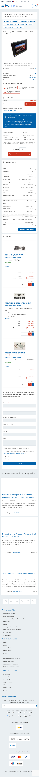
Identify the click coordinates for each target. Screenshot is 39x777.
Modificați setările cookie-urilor (11, 667)
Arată (34, 80)
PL (14, 716)
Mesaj (4, 438)
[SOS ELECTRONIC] (4, 552)
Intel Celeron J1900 (28, 185)
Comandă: (16, 149)
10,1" (32, 171)
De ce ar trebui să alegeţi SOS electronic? (13, 619)
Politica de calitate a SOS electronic (12, 629)
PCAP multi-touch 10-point (26, 179)
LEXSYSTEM (32, 77)
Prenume (5, 403)
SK (9, 713)
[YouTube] (11, 601)
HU (20, 713)
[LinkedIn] (16, 601)
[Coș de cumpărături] (36, 6)
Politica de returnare (8, 656)
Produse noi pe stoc (8, 677)
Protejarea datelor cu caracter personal (14, 454)
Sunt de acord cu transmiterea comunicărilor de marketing (18, 458)
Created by (26, 771)
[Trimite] (36, 705)
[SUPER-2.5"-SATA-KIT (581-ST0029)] (19, 346)
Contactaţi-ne (6, 621)
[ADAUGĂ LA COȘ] (30, 284)
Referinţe (5, 624)
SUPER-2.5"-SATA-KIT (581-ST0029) (15, 353)
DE (31, 713)
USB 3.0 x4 (30, 192)
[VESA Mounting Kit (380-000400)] (19, 248)
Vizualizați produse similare (27, 229)
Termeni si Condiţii (7, 648)
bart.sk (32, 771)
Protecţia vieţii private (8, 661)
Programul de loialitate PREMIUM (11, 658)
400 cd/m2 (30, 176)
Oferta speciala (6, 679)
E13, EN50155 (29, 206)
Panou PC (33, 73)
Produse (5, 642)
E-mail (5, 431)
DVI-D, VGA (30, 201)
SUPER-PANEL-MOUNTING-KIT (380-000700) (18, 303)
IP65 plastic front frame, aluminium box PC (22, 214)
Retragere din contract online (10, 664)
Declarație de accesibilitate (10, 693)
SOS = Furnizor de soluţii (9, 613)
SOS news (5, 690)
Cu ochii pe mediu (7, 632)
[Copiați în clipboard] (35, 69)
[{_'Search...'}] (14, 6)
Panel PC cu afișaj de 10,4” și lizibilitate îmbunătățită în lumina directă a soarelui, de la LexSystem (18, 497)
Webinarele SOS (7, 687)
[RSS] (33, 601)
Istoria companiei (7, 635)
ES (26, 716)
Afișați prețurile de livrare (9, 110)
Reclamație (5, 653)
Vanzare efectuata (7, 682)
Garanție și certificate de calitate (11, 627)
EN (26, 713)
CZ (14, 713)
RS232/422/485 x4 (28, 195)
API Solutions (6, 674)
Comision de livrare (7, 650)
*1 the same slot (29, 222)
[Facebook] (5, 601)
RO (9, 716)
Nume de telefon (8, 424)
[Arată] (33, 284)
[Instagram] (27, 601)
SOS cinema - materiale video (10, 685)
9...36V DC (30, 208)
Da (32, 225)
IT (20, 716)
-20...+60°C (30, 211)
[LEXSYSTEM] (4, 513)
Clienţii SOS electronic (8, 616)
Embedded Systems (17, 513)
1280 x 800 (30, 174)
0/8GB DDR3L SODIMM (27, 187)
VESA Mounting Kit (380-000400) (14, 255)
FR (31, 716)
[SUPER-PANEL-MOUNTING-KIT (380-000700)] (19, 296)
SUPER (31, 168)
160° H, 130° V (29, 182)
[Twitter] (22, 601)
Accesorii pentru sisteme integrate (13, 257)
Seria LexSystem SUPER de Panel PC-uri (18, 573)
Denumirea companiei (9, 417)
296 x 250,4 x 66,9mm (27, 217)
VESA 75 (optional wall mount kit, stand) (23, 219)
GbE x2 (31, 190)
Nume (4, 410)
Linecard (5, 645)
